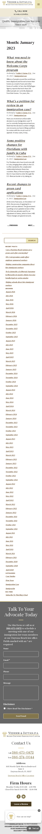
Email (6, 660)
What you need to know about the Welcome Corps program (18, 63)
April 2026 (10, 308)
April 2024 (10, 406)
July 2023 (9, 443)
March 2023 (10, 455)
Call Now (22, 11)
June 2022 (9, 492)
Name (6, 649)
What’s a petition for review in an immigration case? (21, 105)
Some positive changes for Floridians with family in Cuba (17, 147)
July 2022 (9, 488)
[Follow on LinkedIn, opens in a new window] (24, 797)
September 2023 (12, 435)
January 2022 (11, 512)
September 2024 (12, 386)
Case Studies (10, 576)
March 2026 (10, 312)
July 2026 (9, 296)
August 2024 (10, 390)
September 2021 (11, 529)
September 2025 (12, 336)
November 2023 (11, 426)
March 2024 (10, 410)
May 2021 (9, 545)
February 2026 (11, 316)
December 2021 (11, 516)
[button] (38, 4)
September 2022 (12, 480)
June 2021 (9, 541)
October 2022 (11, 475)
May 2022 (9, 496)
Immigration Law (20, 76)
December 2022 (11, 467)
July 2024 (9, 394)
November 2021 (11, 520)
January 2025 (11, 369)
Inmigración (10, 588)
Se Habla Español (21, 14)
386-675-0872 (23, 752)
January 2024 (11, 418)
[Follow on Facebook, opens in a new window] (19, 797)
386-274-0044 (23, 757)
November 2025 (11, 328)
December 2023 (11, 422)
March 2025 (10, 361)
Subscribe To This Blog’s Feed (17, 595)
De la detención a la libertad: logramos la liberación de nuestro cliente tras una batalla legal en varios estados (20, 274)
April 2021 (9, 549)
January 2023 (11, 463)
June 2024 (9, 398)
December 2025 (11, 324)
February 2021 (11, 557)
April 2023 (10, 451)
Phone (6, 672)
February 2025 (11, 365)
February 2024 (11, 414)
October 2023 (11, 431)
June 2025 (9, 349)
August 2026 (10, 292)
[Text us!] (33, 829)
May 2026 (9, 304)
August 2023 (10, 439)
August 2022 (10, 484)
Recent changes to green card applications (19, 188)
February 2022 (11, 508)
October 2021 (11, 525)
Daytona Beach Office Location (21, 776)
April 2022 (10, 500)
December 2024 (11, 373)
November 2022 (11, 471)
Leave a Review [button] (21, 804)
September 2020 (12, 565)
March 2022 (10, 504)
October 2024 (11, 381)
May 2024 (9, 402)
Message (7, 683)
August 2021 (10, 533)
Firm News (10, 580)
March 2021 (10, 553)
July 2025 (9, 345)
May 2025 (9, 353)
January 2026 (11, 320)
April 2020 (10, 570)
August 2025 (10, 341)
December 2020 (11, 561)
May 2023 (9, 447)
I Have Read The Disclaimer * (19, 709)
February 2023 (11, 459)
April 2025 (10, 357)
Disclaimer (9, 704)
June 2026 (9, 300)
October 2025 (11, 332)
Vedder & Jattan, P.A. (23, 73)
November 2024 (12, 377)
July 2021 (9, 537)
